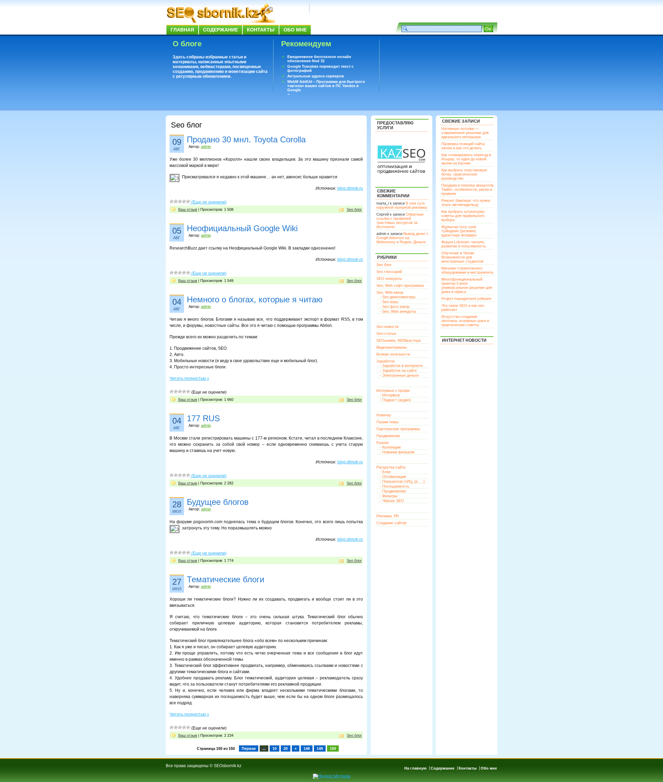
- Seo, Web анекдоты (398, 311)
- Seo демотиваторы (397, 297)
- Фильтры (388, 496)
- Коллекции (390, 447)
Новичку (383, 415)
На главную (415, 768)
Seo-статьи (386, 333)
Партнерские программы (398, 429)
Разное (382, 443)
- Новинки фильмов (397, 452)
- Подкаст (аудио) (395, 400)
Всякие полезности (393, 354)
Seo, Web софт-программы (400, 285)
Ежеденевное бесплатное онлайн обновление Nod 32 (319, 59)
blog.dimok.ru (350, 188)
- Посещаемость (394, 486)
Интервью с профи (393, 390)
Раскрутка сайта (390, 467)
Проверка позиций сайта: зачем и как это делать (463, 146)
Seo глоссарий (389, 272)
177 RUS (203, 418)
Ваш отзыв (187, 209)
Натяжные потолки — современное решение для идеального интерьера (465, 132)
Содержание (220, 29)
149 (320, 748)
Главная (182, 29)
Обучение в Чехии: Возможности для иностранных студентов (462, 257)
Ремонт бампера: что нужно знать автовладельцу (465, 202)
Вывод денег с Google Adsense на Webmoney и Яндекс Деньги (402, 238)
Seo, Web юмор (389, 292)
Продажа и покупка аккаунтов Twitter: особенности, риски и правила (467, 189)
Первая (249, 748)
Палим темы (387, 422)
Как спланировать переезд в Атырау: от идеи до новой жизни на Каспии (466, 159)
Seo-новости (387, 326)
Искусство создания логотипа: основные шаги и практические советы (465, 320)
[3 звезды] (180, 201)
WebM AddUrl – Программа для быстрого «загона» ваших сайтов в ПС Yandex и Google (326, 85)
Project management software (466, 298)
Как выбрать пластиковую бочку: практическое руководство (464, 174)
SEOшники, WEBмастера (398, 340)
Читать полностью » (189, 378)
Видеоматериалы (391, 347)
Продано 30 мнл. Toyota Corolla (246, 139)
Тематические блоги (225, 579)
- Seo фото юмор (395, 306)
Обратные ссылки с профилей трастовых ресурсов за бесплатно (400, 220)
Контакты (261, 29)
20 (286, 748)
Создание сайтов (391, 523)
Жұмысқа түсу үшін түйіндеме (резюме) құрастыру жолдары (459, 231)
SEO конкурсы (389, 278)
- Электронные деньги (399, 375)
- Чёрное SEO (392, 501)
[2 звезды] (176, 201)
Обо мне (295, 29)
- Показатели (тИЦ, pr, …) (402, 481)
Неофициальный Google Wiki (242, 228)
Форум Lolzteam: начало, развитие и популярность (463, 244)
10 (274, 748)
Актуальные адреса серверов (315, 76)
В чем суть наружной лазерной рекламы (401, 205)
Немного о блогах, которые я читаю (255, 299)
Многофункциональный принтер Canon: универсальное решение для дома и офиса (466, 285)
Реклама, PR (387, 516)
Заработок (385, 361)
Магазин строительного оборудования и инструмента (467, 270)
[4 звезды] (184, 201)
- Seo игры (389, 302)
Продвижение (388, 436)
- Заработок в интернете (401, 366)
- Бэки (385, 472)
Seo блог (354, 209)
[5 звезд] (188, 201)
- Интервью (390, 395)
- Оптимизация (393, 476)
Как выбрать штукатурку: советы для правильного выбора (463, 215)
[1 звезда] (172, 201)
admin (206, 146)
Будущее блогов (218, 502)
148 (307, 748)
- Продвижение (393, 491)
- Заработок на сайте (398, 370)
